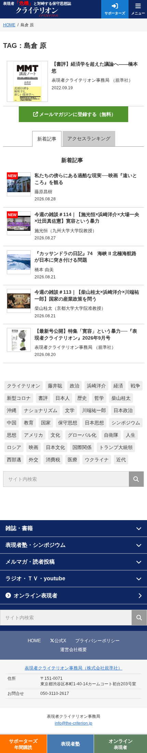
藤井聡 (55, 385)
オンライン (121, 744)
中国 (11, 422)
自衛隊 (111, 435)
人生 (130, 435)
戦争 (135, 385)
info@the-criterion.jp (73, 723)
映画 (33, 447)
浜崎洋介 (96, 385)
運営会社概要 (73, 649)
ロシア (14, 447)
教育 (29, 422)
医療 (72, 459)
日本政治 (123, 410)
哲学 (99, 398)
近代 (121, 459)
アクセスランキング (88, 138)
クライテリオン (23, 385)
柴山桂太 (121, 398)
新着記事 (46, 139)
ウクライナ (97, 459)
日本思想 (94, 422)
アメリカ (33, 435)
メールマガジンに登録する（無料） (77, 114)
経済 (118, 385)
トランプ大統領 (116, 447)
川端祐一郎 (94, 410)
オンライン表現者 (35, 595)
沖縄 (11, 410)
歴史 (82, 398)
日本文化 (55, 447)
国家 (46, 422)
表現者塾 (70, 744)
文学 (70, 410)
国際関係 (82, 447)
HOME (34, 640)
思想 (11, 435)
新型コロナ (19, 398)
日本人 (62, 398)
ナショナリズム (40, 410)
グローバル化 (82, 435)
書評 (43, 398)
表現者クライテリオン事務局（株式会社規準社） (73, 668)
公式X (60, 640)
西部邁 (14, 459)
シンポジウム (125, 422)
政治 (74, 385)
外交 (33, 459)
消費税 (53, 459)
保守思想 (67, 422)
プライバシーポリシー (97, 640)
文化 (55, 435)
